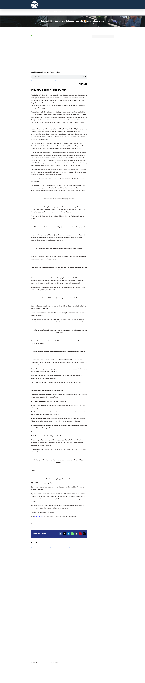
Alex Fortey (35, 523)
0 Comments (43, 662)
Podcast (40, 523)
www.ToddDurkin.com (37, 475)
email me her (38, 516)
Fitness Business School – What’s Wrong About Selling (78, 660)
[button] (109, 11)
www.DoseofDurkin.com (38, 479)
